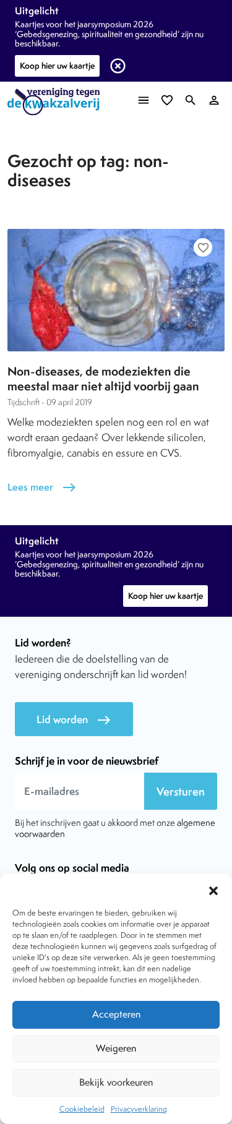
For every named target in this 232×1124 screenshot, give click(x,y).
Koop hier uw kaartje (57, 65)
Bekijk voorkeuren (116, 1082)
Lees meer (42, 487)
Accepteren (116, 1014)
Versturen (181, 791)
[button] (213, 889)
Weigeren (116, 1048)
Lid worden (74, 719)
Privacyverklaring (139, 1109)
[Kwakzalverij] (56, 102)
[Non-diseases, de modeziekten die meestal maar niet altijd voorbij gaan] (116, 290)
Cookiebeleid (82, 1109)
